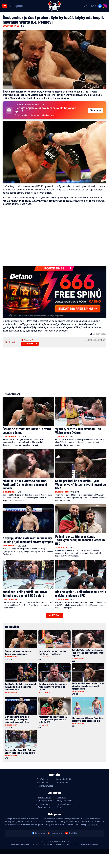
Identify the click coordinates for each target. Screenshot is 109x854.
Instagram (57, 833)
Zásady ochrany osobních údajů (85, 844)
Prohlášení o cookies (62, 844)
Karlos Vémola (44, 797)
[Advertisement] (55, 370)
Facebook (40, 833)
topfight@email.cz (45, 786)
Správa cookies (46, 844)
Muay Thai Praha (65, 801)
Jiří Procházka (44, 804)
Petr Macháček (64, 804)
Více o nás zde (93, 824)
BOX (24, 436)
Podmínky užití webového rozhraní (24, 844)
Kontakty (73, 833)
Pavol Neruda (44, 807)
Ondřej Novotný (45, 801)
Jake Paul (61, 797)
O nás (59, 807)
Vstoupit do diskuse (30, 343)
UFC (22, 26)
